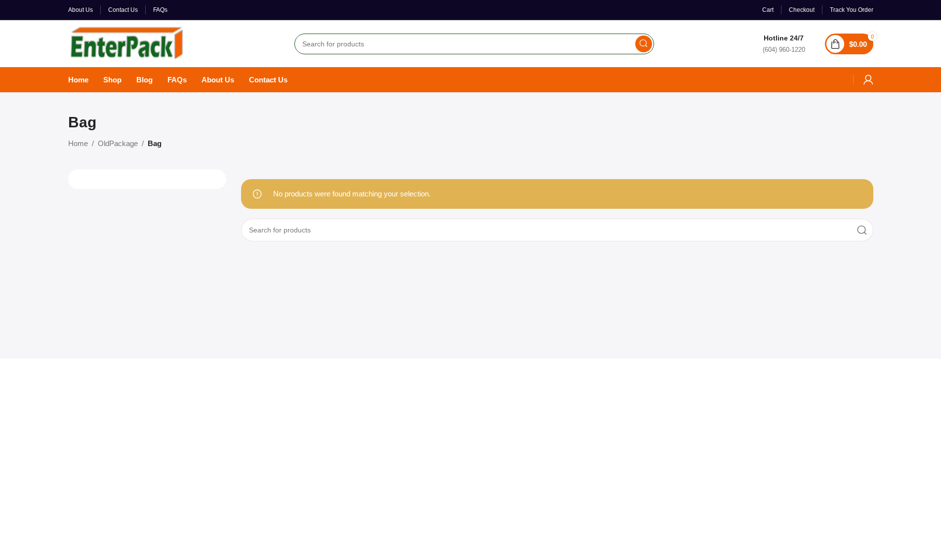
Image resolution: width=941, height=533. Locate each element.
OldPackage (118, 143)
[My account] (868, 79)
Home (78, 143)
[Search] (643, 44)
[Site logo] (127, 42)
